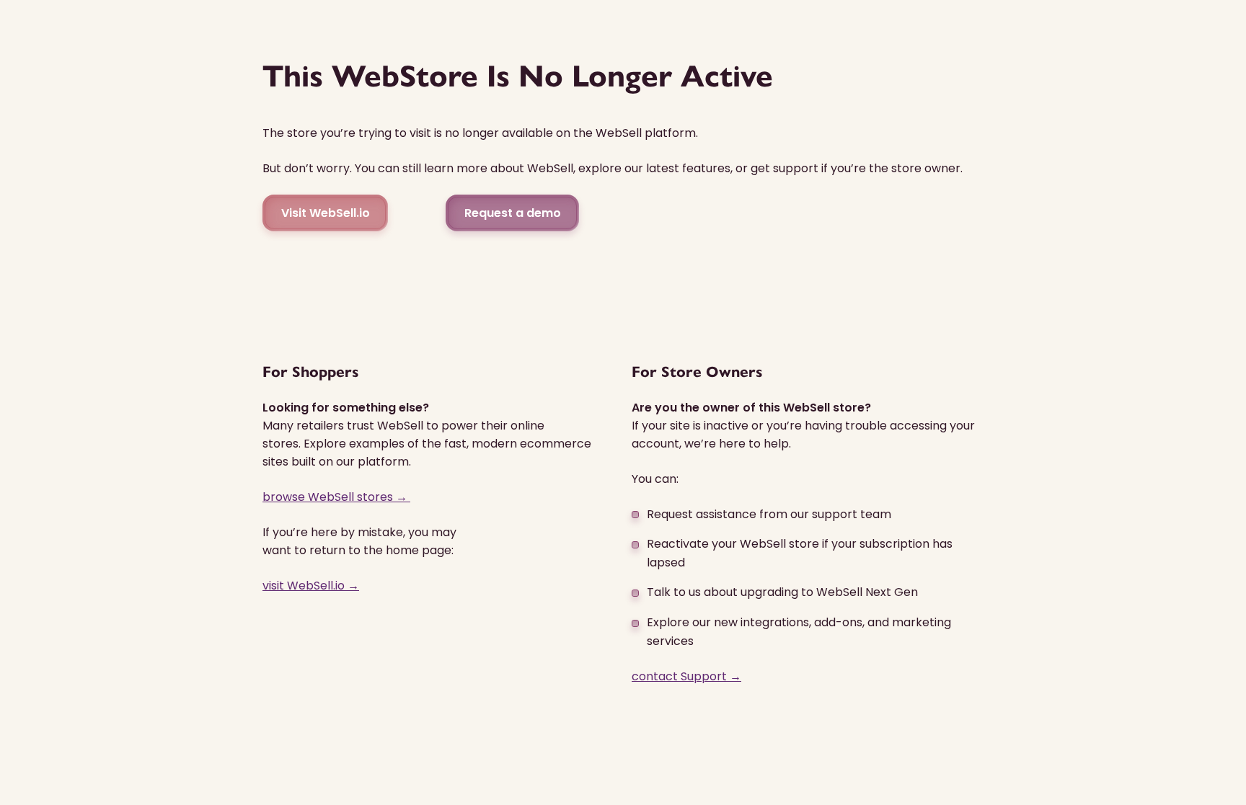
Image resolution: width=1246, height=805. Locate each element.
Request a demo (512, 213)
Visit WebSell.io (325, 213)
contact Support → (686, 676)
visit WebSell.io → (310, 585)
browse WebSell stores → (336, 497)
